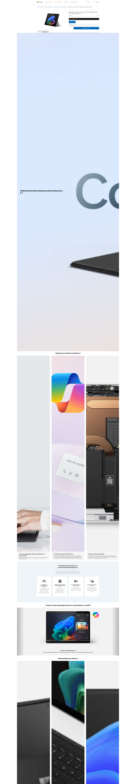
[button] (20, 631)
